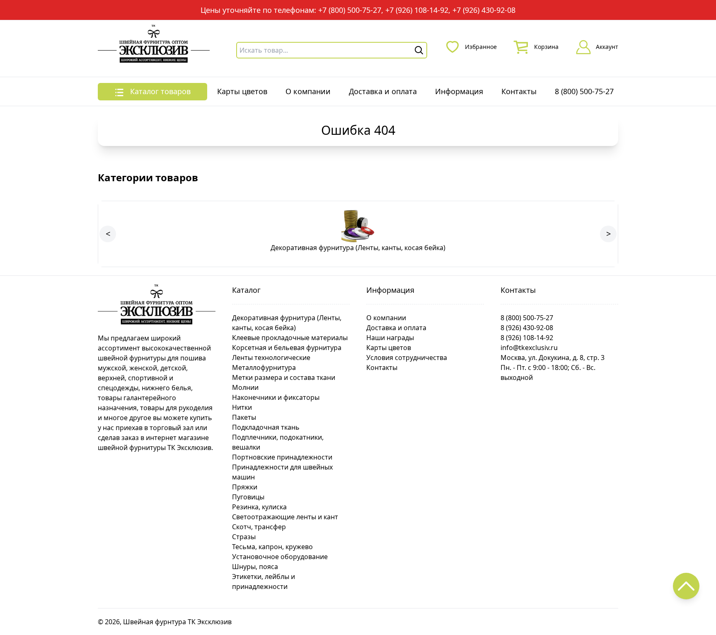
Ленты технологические (271, 357)
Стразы (244, 536)
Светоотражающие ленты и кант (285, 516)
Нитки (242, 407)
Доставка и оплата (383, 91)
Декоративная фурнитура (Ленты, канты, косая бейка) (286, 322)
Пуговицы (248, 496)
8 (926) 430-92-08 (527, 327)
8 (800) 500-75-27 (584, 91)
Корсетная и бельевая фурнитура (286, 347)
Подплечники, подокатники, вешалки (278, 442)
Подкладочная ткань (266, 427)
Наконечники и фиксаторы (275, 397)
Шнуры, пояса (255, 566)
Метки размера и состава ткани (283, 377)
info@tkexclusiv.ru (529, 347)
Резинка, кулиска (259, 506)
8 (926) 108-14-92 (527, 337)
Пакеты (244, 417)
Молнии (245, 387)
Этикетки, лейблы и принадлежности (263, 581)
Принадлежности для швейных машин (282, 472)
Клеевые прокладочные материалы (290, 337)
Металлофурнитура (264, 367)
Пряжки (244, 486)
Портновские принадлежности (282, 457)
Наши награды (390, 337)
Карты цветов (242, 91)
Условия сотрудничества (406, 357)
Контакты (519, 91)
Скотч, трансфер (259, 526)
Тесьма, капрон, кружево (272, 546)
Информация (459, 91)
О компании (308, 91)
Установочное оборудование (280, 556)
